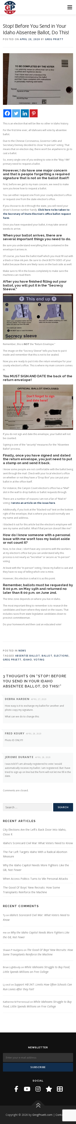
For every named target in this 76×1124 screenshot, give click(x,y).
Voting (39, 659)
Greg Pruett (54, 39)
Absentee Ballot (27, 655)
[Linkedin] (25, 113)
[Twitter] (16, 113)
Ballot (47, 655)
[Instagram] (38, 1089)
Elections (61, 655)
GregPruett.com (42, 1115)
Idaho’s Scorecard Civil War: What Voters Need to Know (38, 843)
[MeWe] (60, 1089)
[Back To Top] (38, 1106)
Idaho (27, 659)
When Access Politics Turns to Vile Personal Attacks (35, 879)
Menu (69, 7)
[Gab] (49, 1089)
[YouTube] (27, 1089)
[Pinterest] (34, 113)
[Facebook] (7, 113)
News (22, 650)
